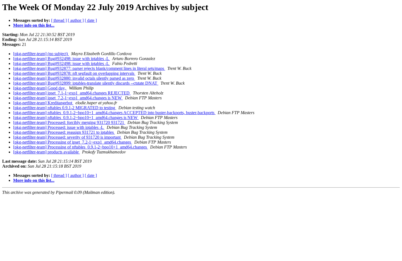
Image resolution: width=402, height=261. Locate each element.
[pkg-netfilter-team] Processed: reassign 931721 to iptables (64, 132)
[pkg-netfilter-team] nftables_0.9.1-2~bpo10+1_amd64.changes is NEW (76, 117)
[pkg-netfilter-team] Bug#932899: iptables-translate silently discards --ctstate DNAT (85, 83)
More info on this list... (33, 25)
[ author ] (76, 20)
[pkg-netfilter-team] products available (46, 152)
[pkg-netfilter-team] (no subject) (41, 53)
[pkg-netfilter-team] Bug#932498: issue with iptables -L (61, 58)
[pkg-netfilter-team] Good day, (40, 88)
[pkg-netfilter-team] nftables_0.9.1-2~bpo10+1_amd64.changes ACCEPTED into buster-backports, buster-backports (114, 112)
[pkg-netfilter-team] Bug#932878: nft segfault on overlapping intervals (74, 73)
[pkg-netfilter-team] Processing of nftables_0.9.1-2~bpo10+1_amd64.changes (80, 147)
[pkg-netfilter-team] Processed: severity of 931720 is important (67, 137)
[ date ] (91, 20)
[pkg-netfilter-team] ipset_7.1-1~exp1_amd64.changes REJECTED (72, 93)
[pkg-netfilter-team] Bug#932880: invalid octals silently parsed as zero (74, 78)
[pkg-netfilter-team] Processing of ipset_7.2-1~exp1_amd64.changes (72, 142)
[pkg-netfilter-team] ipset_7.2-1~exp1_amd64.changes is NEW (68, 98)
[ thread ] (59, 20)
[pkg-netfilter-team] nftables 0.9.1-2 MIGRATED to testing (64, 107)
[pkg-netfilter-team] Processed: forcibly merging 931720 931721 (69, 122)
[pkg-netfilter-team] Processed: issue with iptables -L (58, 127)
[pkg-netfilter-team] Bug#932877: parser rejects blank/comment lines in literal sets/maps (89, 68)
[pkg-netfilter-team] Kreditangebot (43, 102)
